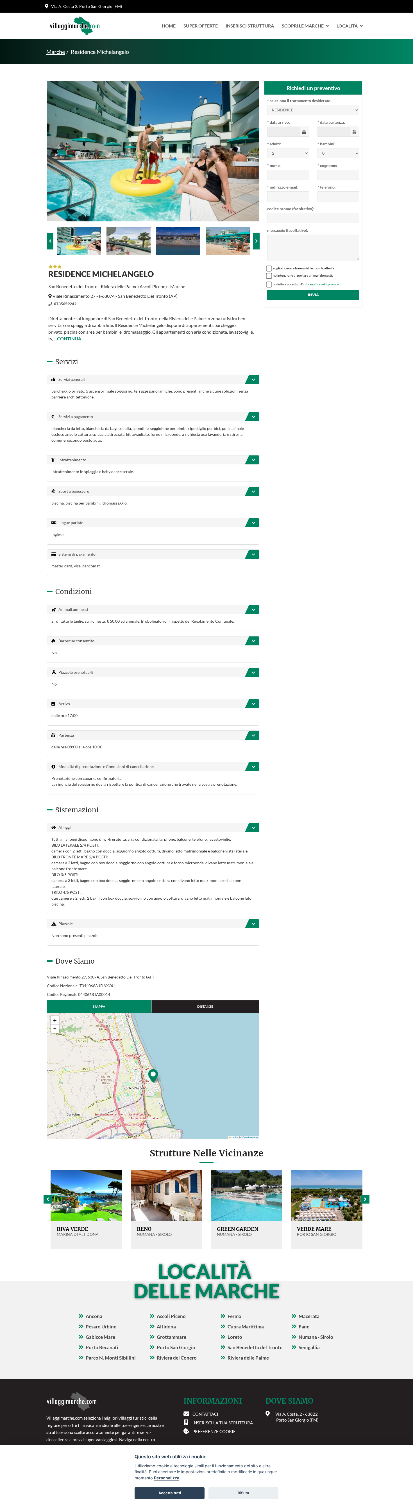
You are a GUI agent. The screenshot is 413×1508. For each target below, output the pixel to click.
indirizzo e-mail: (282, 187)
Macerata (309, 1316)
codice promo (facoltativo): (290, 208)
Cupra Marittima (246, 1327)
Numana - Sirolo (316, 1337)
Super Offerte (200, 25)
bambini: (326, 143)
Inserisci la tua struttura (222, 1422)
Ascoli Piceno (171, 1316)
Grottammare (171, 1337)
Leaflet (235, 1137)
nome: (274, 165)
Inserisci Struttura (250, 25)
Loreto (235, 1337)
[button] (153, 1076)
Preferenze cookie (214, 1431)
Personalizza (166, 1477)
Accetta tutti (169, 1493)
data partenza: (331, 122)
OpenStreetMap (250, 1137)
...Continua (67, 338)
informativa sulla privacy (321, 284)
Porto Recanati (102, 1347)
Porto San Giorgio (176, 1347)
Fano (304, 1327)
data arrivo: (278, 122)
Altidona (166, 1327)
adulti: (274, 143)
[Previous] (50, 241)
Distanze (205, 1006)
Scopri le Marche (303, 25)
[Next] (256, 241)
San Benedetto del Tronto (255, 1347)
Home (169, 25)
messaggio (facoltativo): (287, 230)
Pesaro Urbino (101, 1327)
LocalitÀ (347, 25)
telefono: (326, 187)
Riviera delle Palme (248, 1358)
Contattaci (205, 1414)
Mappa (99, 1006)
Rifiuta (243, 1493)
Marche (55, 51)
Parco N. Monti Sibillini (111, 1358)
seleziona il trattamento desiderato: (299, 100)
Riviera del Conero (177, 1358)
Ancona (94, 1316)
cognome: (327, 165)
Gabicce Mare (100, 1337)
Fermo (234, 1316)
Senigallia (309, 1347)
